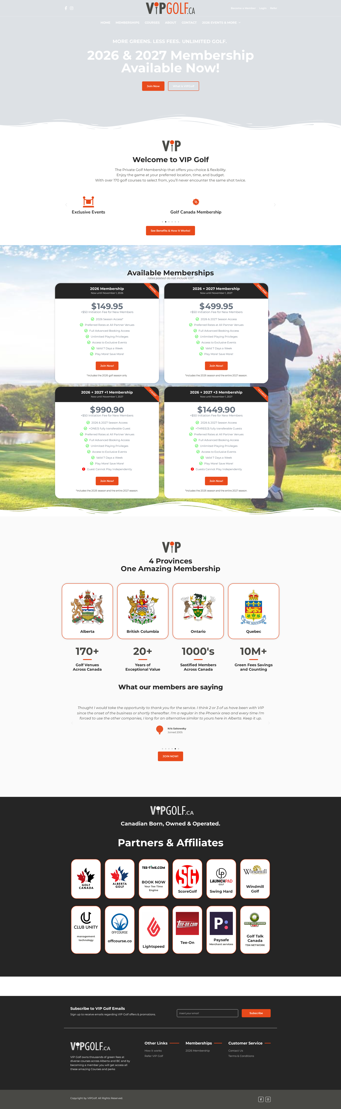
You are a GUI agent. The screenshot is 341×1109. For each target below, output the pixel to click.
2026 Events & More (219, 22)
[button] (66, 205)
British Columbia (143, 631)
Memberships (127, 22)
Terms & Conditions (241, 1056)
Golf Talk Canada (255, 938)
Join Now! (107, 365)
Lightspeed (154, 946)
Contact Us (235, 1050)
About (170, 22)
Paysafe (221, 939)
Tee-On (187, 942)
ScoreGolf (187, 891)
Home (105, 22)
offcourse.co (120, 941)
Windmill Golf (255, 888)
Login (263, 8)
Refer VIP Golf (154, 1056)
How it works (153, 1050)
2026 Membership (198, 1050)
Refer (273, 8)
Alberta (87, 631)
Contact (189, 22)
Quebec (253, 631)
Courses (152, 22)
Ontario (198, 631)
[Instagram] (72, 8)
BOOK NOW (153, 882)
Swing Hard (221, 891)
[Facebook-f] (66, 8)
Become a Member (243, 8)
